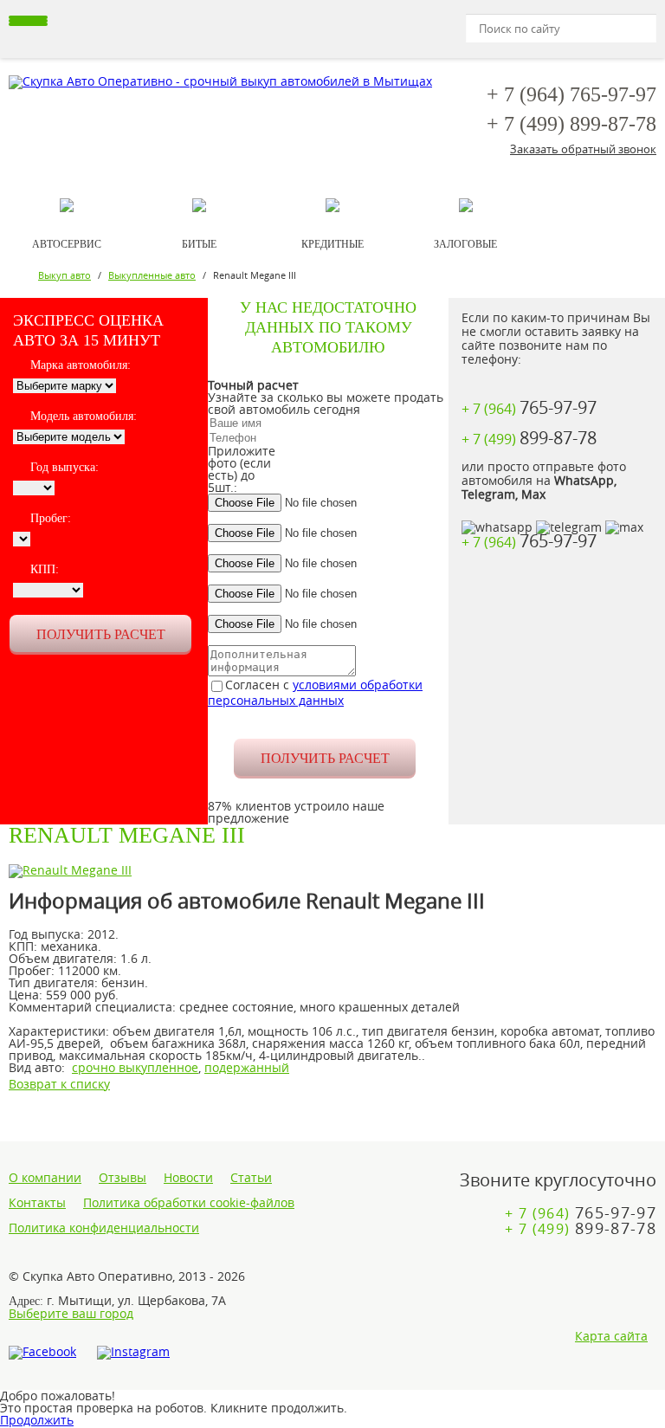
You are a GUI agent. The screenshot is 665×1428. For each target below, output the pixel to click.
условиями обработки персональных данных (315, 692)
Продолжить (37, 1420)
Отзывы (122, 1178)
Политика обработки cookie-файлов (188, 1203)
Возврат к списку (59, 1084)
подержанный (246, 1067)
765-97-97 (571, 94)
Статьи (251, 1178)
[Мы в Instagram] (133, 1353)
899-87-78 (571, 123)
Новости (188, 1178)
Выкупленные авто (152, 274)
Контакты (37, 1203)
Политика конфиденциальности (104, 1228)
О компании (45, 1178)
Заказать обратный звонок (583, 149)
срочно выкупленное (135, 1067)
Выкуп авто (64, 274)
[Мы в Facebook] (42, 1353)
